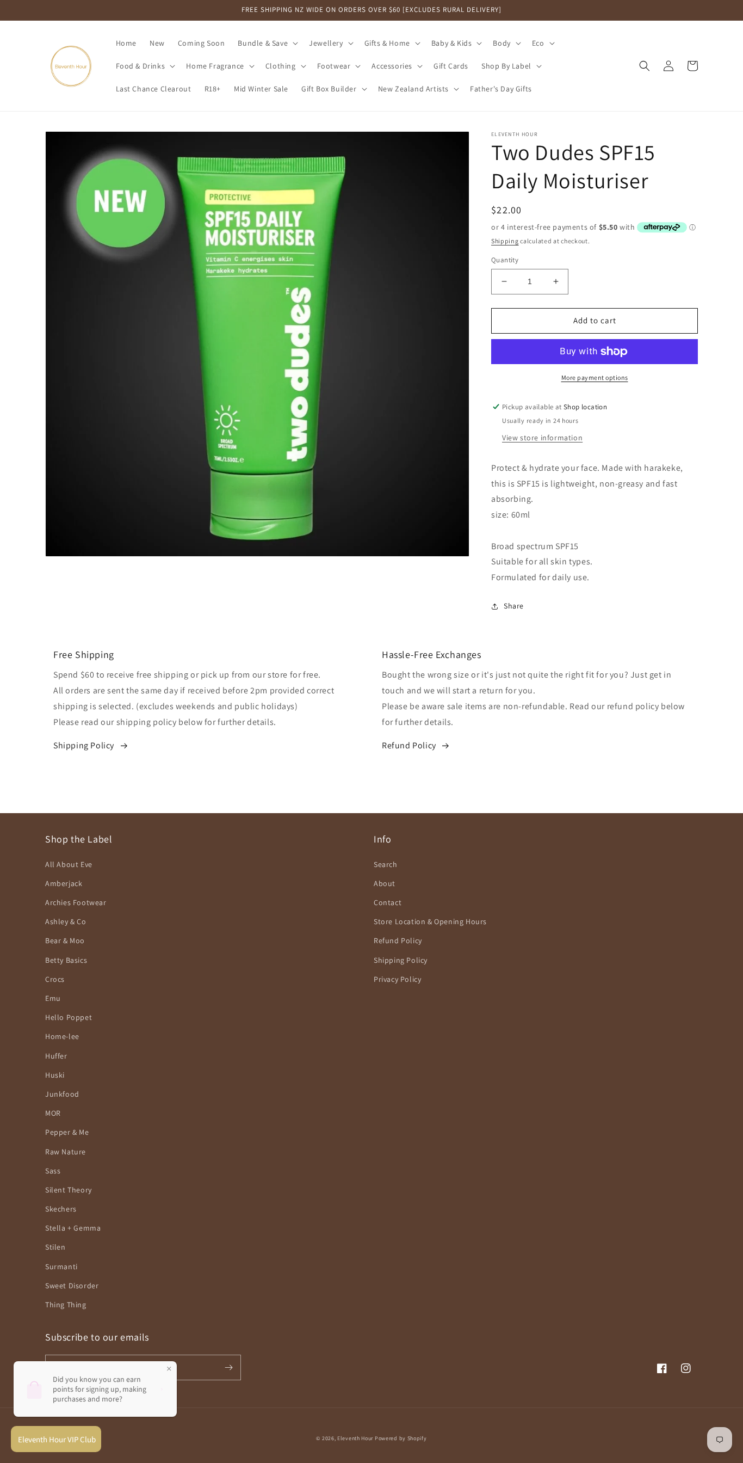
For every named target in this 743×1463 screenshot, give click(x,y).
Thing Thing (65, 1305)
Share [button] (514, 606)
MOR (53, 1113)
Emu (53, 998)
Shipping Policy (83, 745)
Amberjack (63, 883)
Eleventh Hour (355, 1438)
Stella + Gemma (73, 1228)
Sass (52, 1171)
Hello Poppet (68, 1017)
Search (386, 864)
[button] (266, 43)
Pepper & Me (67, 1132)
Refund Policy (409, 745)
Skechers (61, 1209)
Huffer (56, 1056)
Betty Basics (66, 960)
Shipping (505, 241)
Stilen (55, 1247)
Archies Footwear (76, 902)
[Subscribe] (228, 1367)
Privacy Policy (397, 979)
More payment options (594, 377)
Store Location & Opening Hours (430, 921)
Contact (387, 902)
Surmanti (61, 1266)
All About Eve (68, 864)
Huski (55, 1075)
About (384, 883)
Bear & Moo (65, 940)
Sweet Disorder (71, 1285)
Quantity (504, 260)
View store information (542, 437)
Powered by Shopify (401, 1438)
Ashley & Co (65, 921)
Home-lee (62, 1036)
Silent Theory (68, 1190)
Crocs (55, 979)
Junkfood (62, 1094)
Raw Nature (65, 1152)
